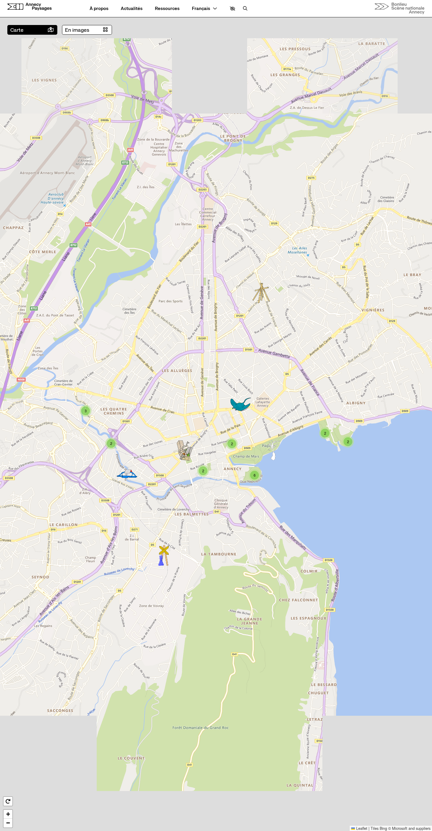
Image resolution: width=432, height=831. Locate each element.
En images (77, 30)
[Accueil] (29, 7)
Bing (383, 828)
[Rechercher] (245, 8)
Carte (17, 30)
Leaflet (361, 828)
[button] (232, 8)
